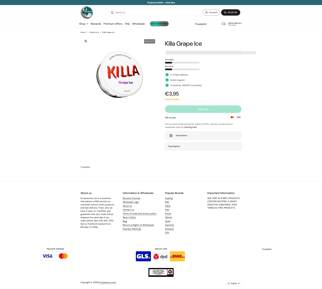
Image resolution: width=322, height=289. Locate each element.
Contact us (128, 209)
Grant (168, 221)
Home (83, 32)
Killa (167, 202)
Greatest (169, 229)
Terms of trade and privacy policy (139, 213)
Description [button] (174, 146)
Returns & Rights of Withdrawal (138, 225)
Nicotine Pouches (131, 198)
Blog (125, 221)
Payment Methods (132, 229)
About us (127, 205)
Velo (167, 209)
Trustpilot (200, 24)
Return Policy (129, 217)
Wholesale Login (131, 202)
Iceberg (169, 198)
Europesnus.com (107, 282)
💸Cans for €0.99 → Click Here (161, 3)
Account (213, 12)
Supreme (169, 225)
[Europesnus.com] (86, 12)
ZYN (167, 232)
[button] (230, 12)
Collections (94, 32)
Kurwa (168, 213)
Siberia (168, 217)
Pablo (168, 205)
